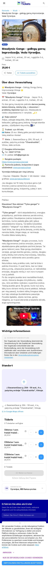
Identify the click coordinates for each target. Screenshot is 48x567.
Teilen (8, 73)
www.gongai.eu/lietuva (20, 179)
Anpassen (9, 552)
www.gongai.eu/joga (22, 167)
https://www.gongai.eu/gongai (15, 162)
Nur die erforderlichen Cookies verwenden (23, 558)
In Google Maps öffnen (12, 411)
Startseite (5, 11)
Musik (15, 11)
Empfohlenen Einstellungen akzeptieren (22, 563)
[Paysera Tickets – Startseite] (24, 3)
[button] (24, 488)
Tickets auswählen (26, 73)
